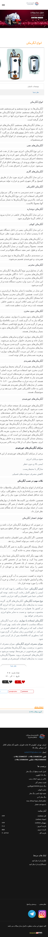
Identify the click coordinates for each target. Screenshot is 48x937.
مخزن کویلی (42, 790)
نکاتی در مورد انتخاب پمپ (37, 779)
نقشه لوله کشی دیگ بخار (37, 793)
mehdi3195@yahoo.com (32, 752)
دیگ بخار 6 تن (41, 797)
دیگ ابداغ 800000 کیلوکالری (36, 786)
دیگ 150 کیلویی (41, 775)
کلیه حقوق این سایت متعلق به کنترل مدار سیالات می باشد (27, 926)
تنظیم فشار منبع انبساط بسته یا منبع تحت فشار (36, 802)
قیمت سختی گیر (40, 782)
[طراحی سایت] (36, 933)
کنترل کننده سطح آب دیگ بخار (36, 771)
